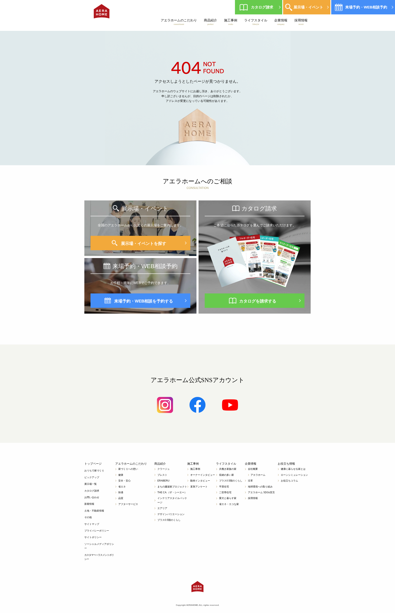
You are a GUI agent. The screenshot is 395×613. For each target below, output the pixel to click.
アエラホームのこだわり (179, 22)
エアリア (162, 508)
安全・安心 (124, 480)
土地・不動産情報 (94, 510)
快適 (120, 492)
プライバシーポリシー (96, 530)
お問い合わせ (91, 497)
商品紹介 (210, 22)
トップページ (93, 463)
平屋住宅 (224, 486)
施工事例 (230, 22)
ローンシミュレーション (294, 474)
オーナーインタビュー (202, 474)
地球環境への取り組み (260, 486)
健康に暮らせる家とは (293, 469)
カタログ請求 (262, 7)
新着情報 (89, 503)
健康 (120, 474)
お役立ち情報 (286, 463)
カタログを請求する (257, 301)
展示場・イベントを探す (143, 243)
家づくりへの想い (128, 469)
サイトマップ (91, 524)
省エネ (122, 486)
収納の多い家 (226, 474)
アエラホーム (258, 474)
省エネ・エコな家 (229, 504)
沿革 (250, 480)
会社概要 (253, 469)
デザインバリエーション (171, 514)
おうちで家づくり (94, 470)
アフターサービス (128, 504)
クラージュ (163, 469)
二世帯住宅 (225, 492)
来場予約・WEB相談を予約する (143, 301)
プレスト (162, 474)
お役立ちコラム (289, 480)
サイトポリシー (93, 537)
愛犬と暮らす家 (227, 498)
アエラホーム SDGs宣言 (261, 492)
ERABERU (163, 480)
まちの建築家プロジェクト (172, 486)
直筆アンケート (199, 486)
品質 (120, 498)
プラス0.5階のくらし (169, 520)
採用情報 (301, 22)
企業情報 (280, 22)
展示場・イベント (308, 7)
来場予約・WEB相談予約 (366, 7)
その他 (88, 517)
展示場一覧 (90, 484)
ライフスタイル (255, 22)
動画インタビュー (200, 480)
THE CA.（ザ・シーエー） (172, 492)
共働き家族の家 (227, 469)
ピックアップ (91, 477)
